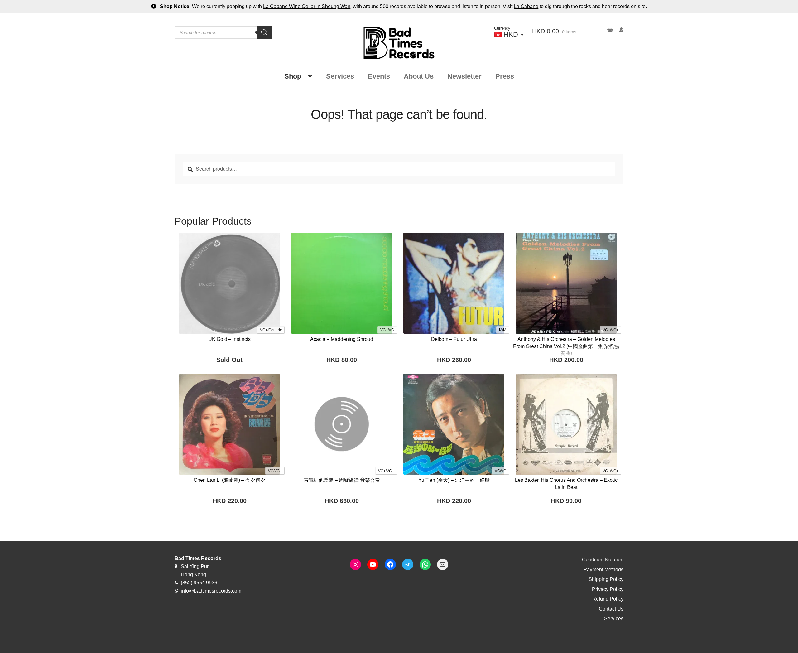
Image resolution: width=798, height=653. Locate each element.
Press (504, 76)
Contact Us (611, 609)
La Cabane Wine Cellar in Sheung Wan (306, 6)
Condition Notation (602, 559)
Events (379, 76)
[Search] (264, 32)
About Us (419, 76)
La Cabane (526, 6)
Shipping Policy (606, 579)
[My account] (618, 30)
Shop (292, 76)
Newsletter (464, 76)
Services (340, 76)
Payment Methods (603, 569)
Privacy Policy (607, 589)
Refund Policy (607, 599)
